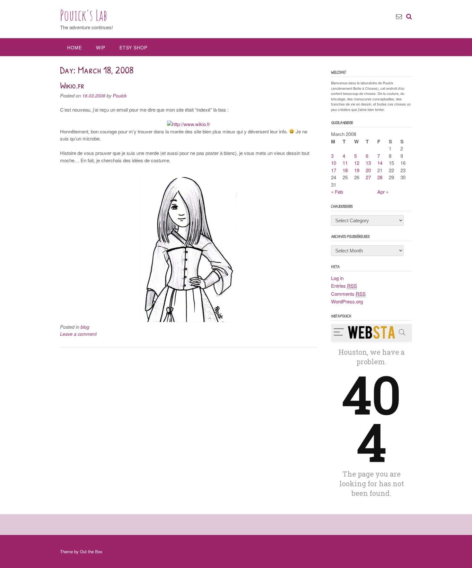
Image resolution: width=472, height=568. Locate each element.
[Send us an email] (399, 16)
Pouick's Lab (83, 15)
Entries (344, 285)
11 (345, 162)
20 (368, 170)
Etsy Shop (133, 47)
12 (356, 162)
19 (356, 170)
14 (379, 162)
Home (74, 47)
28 (379, 177)
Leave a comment (78, 334)
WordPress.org (347, 301)
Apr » (383, 191)
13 (368, 162)
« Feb (337, 191)
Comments (348, 293)
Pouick (120, 95)
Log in (337, 278)
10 (333, 162)
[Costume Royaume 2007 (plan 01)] (188, 320)
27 (368, 177)
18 (345, 170)
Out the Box (91, 551)
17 (333, 170)
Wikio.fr (72, 85)
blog (85, 327)
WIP (100, 47)
